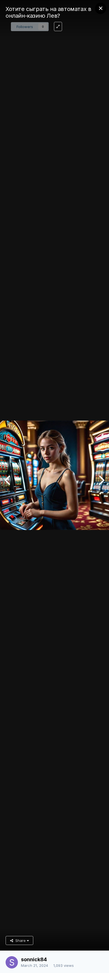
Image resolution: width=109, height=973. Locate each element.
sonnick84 (34, 959)
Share (20, 940)
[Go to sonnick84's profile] (12, 962)
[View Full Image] (58, 26)
